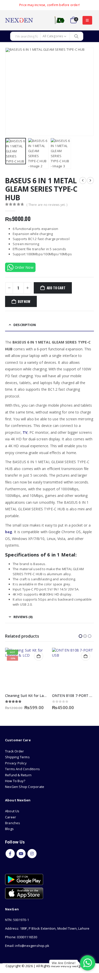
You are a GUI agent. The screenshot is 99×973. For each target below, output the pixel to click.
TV (25, 432)
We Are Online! (63, 963)
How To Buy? (15, 781)
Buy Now (24, 301)
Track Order (14, 751)
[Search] (76, 36)
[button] (87, 20)
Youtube (21, 853)
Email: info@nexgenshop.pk (27, 945)
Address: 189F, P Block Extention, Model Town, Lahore (47, 928)
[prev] (82, 180)
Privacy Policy (16, 763)
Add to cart (56, 287)
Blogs (9, 828)
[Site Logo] (19, 20)
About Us (12, 811)
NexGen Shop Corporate (24, 786)
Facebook (10, 853)
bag (8, 531)
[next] (90, 180)
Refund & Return (18, 775)
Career (10, 817)
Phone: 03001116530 (21, 937)
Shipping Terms (17, 757)
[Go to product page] (26, 669)
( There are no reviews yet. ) (46, 205)
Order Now (24, 267)
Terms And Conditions (22, 769)
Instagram (32, 853)
